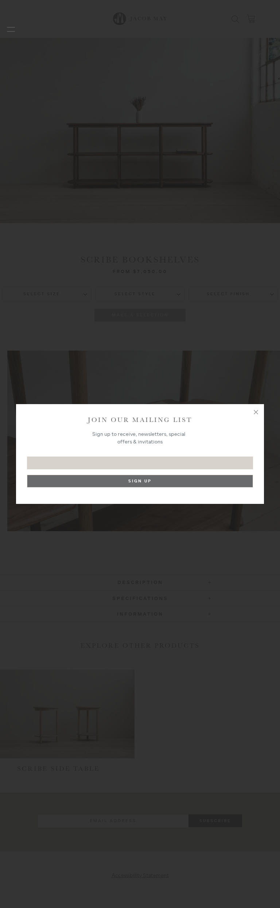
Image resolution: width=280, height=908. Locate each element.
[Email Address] (140, 459)
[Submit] (140, 483)
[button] (11, 29)
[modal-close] (256, 412)
